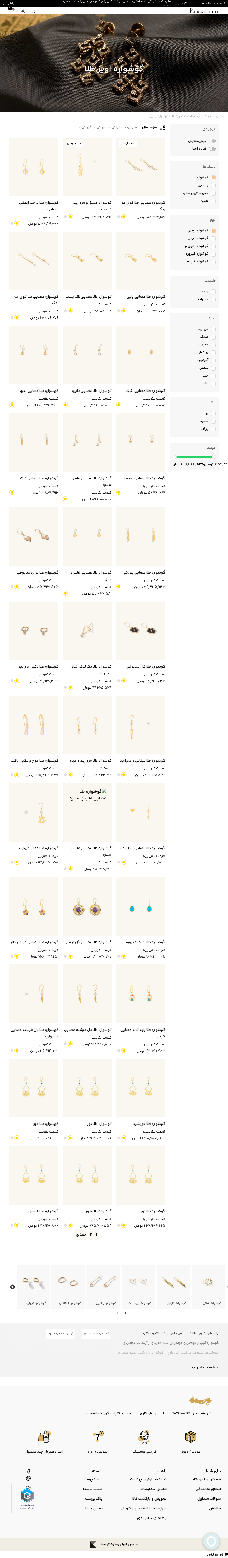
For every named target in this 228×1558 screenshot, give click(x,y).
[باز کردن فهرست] (183, 10)
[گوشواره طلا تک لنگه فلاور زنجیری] (87, 631)
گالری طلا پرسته (213, 116)
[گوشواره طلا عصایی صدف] (140, 442)
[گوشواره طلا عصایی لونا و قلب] (140, 812)
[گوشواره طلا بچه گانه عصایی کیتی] (140, 993)
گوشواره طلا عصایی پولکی (144, 573)
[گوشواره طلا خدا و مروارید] (33, 812)
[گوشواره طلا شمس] (33, 1175)
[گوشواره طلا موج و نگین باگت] (33, 725)
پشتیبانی (9, 3)
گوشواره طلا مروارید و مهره (90, 761)
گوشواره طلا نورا (99, 1124)
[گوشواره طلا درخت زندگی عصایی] (33, 167)
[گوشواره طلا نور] (140, 1175)
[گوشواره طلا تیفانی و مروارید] (140, 725)
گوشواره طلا (179, 116)
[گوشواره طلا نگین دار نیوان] (33, 631)
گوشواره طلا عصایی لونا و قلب (141, 848)
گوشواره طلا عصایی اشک (145, 391)
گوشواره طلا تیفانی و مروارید (142, 761)
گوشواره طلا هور (99, 1211)
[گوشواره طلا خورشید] (140, 1088)
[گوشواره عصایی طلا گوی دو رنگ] (140, 167)
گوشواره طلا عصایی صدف (144, 478)
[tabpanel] (208, 1287)
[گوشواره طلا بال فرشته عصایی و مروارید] (33, 993)
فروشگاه (195, 116)
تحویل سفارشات (153, 1489)
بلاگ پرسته (94, 1499)
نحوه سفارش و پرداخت (148, 1479)
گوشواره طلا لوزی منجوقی (37, 573)
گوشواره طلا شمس (43, 1211)
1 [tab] (125, 1313)
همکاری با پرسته (207, 1479)
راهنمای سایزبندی (152, 1518)
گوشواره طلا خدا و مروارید (38, 848)
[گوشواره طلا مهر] (33, 1088)
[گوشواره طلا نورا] (87, 1088)
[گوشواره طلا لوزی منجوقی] (33, 536)
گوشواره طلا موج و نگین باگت (34, 761)
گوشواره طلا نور (153, 1211)
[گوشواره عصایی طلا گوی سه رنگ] (33, 261)
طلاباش (215, 1509)
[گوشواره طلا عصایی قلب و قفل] (87, 536)
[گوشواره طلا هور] (87, 1175)
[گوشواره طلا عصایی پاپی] (140, 261)
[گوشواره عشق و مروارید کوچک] (87, 167)
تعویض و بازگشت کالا (149, 1499)
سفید (118, 216)
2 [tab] (117, 1313)
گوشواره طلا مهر (45, 1124)
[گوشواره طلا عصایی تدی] (33, 355)
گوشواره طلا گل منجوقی (145, 667)
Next (12, 1287)
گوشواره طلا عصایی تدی (39, 391)
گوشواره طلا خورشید (149, 1124)
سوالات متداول (209, 1499)
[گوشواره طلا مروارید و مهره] (87, 725)
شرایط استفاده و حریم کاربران (144, 1509)
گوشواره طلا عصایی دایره (92, 391)
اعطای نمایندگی (208, 1489)
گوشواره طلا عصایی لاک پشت (89, 297)
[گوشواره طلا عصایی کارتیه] (33, 442)
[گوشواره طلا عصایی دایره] (87, 355)
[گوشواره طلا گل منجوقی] (140, 631)
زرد (123, 216)
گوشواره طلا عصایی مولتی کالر (34, 942)
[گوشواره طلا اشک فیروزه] (140, 906)
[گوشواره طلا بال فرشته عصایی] (87, 993)
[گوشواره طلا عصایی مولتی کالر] (33, 906)
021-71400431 (180, 1413)
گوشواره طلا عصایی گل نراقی (89, 942)
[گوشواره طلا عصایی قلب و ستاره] (87, 812)
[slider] (175, 457)
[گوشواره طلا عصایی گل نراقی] (87, 906)
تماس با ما (94, 1509)
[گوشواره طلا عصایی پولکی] (140, 536)
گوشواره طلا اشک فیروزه (145, 942)
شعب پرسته (92, 1489)
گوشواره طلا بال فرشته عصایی (88, 1030)
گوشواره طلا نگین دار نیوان (36, 667)
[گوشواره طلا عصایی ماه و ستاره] (87, 442)
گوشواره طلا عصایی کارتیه (38, 478)
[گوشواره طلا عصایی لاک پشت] (87, 261)
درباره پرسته (93, 1479)
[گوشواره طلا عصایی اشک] (140, 355)
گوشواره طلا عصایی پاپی (146, 297)
